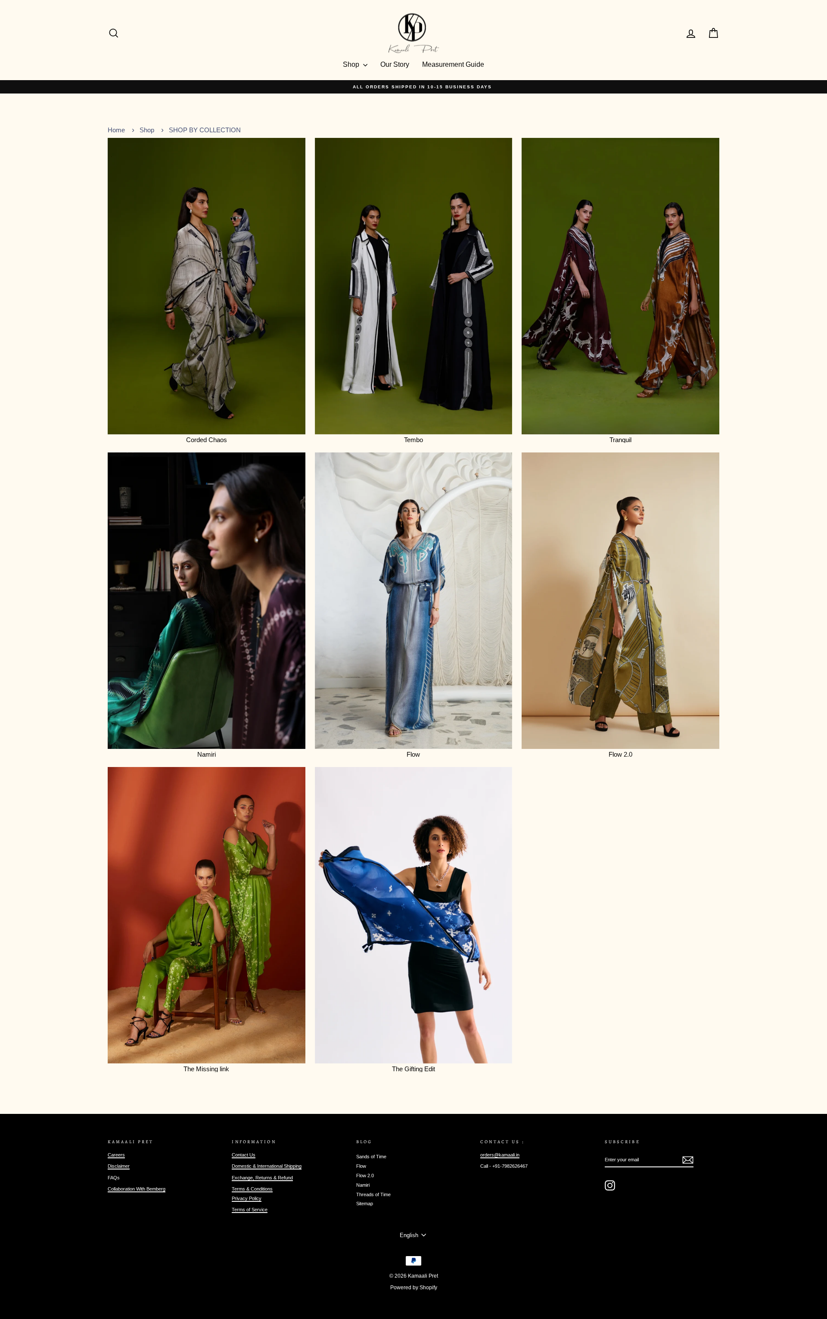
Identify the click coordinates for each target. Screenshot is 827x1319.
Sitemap (364, 1203)
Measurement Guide (453, 64)
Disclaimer (119, 1166)
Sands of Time (371, 1156)
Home (116, 130)
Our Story (394, 64)
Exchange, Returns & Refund (262, 1177)
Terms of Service (249, 1209)
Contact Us (243, 1154)
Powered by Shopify (413, 1288)
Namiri (363, 1185)
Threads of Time (373, 1194)
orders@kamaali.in (499, 1154)
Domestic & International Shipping (267, 1166)
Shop (352, 64)
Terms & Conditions (252, 1188)
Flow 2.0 (365, 1175)
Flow (361, 1166)
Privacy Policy (246, 1198)
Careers (116, 1154)
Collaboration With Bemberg (136, 1188)
